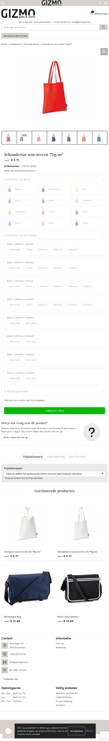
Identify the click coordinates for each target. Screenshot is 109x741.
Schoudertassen (31, 44)
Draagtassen (15, 44)
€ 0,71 (11, 556)
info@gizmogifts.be (81, 22)
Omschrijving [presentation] (56, 456)
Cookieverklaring (63, 697)
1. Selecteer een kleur (17, 179)
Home (4, 44)
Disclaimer (61, 705)
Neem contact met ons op (15, 437)
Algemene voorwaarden (67, 693)
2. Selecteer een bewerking (20, 235)
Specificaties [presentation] (77, 456)
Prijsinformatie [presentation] (33, 456)
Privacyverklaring (64, 701)
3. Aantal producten (16, 391)
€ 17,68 (12, 621)
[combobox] (50, 27)
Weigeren (89, 731)
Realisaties (61, 647)
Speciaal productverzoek (15, 35)
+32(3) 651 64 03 (61, 22)
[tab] (33, 456)
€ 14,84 (65, 621)
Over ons (60, 643)
